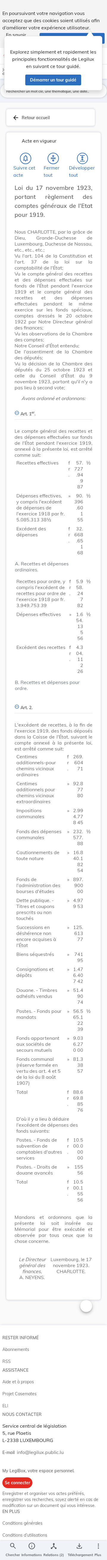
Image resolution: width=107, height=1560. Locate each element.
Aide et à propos (18, 1382)
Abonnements (15, 1349)
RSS (6, 1361)
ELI (5, 1405)
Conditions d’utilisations (24, 1535)
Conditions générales (22, 1523)
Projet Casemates (19, 1393)
